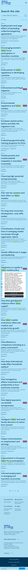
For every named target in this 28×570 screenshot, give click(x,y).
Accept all (14, 296)
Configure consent (14, 293)
